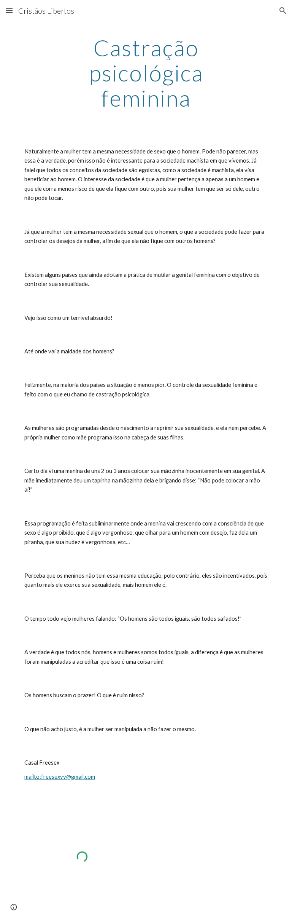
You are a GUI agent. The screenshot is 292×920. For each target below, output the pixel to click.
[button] (9, 10)
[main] (146, 72)
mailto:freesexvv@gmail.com (59, 776)
